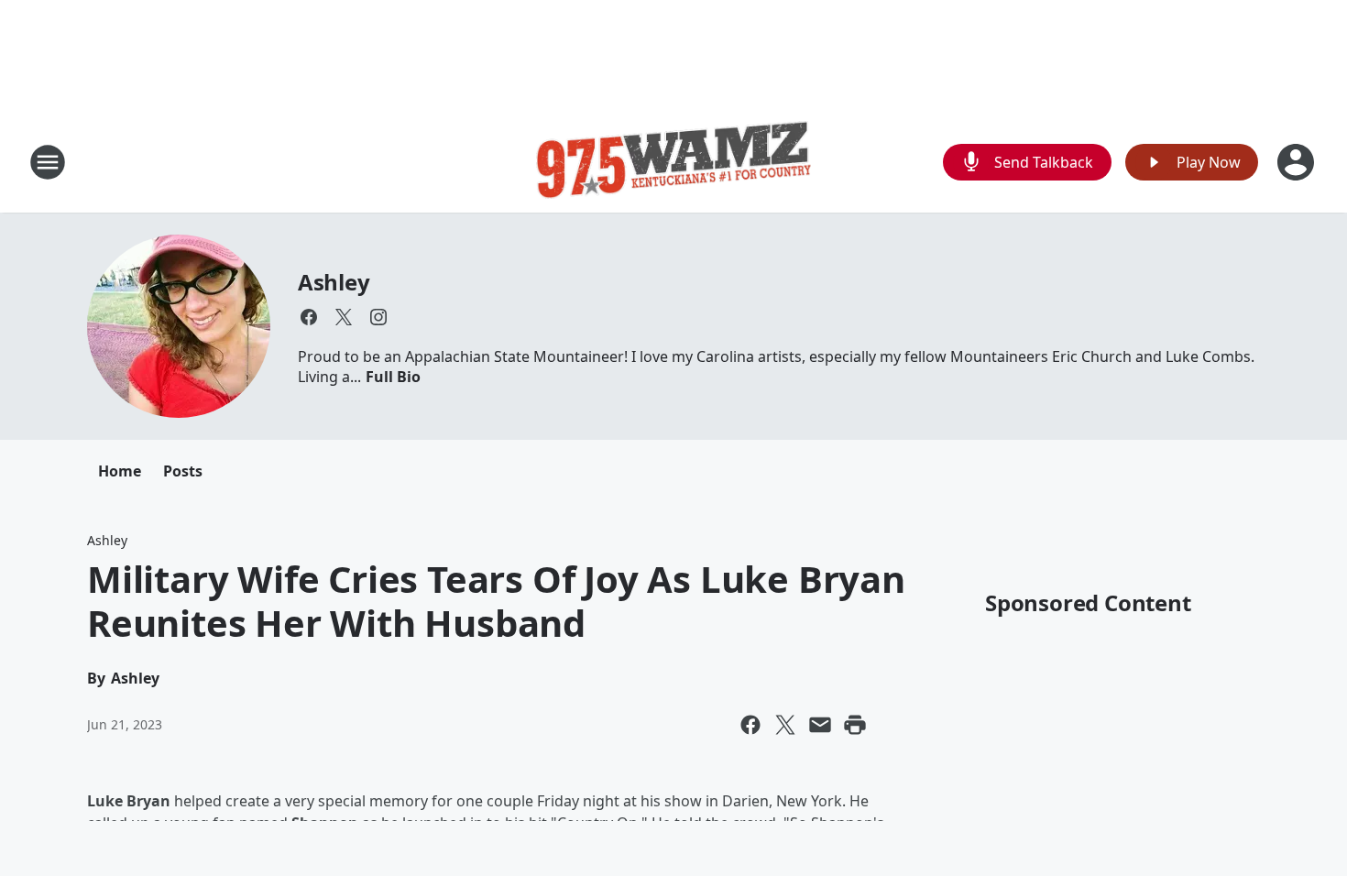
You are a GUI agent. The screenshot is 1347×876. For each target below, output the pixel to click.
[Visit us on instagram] (378, 317)
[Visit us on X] (344, 317)
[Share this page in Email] (820, 725)
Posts (183, 471)
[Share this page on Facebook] (750, 725)
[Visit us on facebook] (309, 317)
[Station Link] (673, 162)
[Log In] (1297, 162)
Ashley (334, 282)
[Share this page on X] (785, 725)
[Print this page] (855, 725)
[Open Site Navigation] (47, 162)
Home (119, 471)
